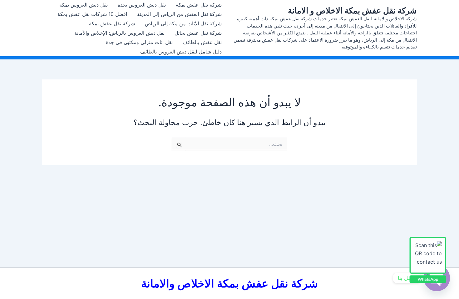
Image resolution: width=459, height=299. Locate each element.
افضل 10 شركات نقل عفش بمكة (92, 14)
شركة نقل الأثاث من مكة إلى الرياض (183, 23)
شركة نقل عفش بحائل (198, 33)
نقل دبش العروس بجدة (142, 5)
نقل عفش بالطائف (202, 42)
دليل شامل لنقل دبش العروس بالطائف (181, 51)
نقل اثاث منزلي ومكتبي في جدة (139, 42)
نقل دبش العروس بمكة (83, 5)
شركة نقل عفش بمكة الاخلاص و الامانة (352, 10)
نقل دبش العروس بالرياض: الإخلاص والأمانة (119, 33)
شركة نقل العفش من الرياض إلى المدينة (179, 14)
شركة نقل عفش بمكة (199, 5)
